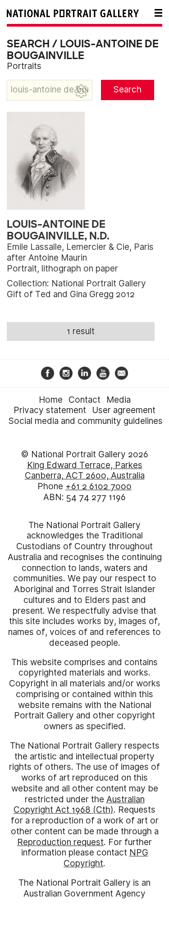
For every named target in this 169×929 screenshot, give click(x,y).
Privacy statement (50, 410)
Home (51, 400)
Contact (84, 400)
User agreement (123, 410)
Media (118, 400)
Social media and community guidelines (86, 421)
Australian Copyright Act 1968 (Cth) (79, 804)
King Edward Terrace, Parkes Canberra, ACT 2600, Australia (85, 470)
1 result (81, 331)
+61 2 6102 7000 (98, 486)
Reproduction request (60, 842)
